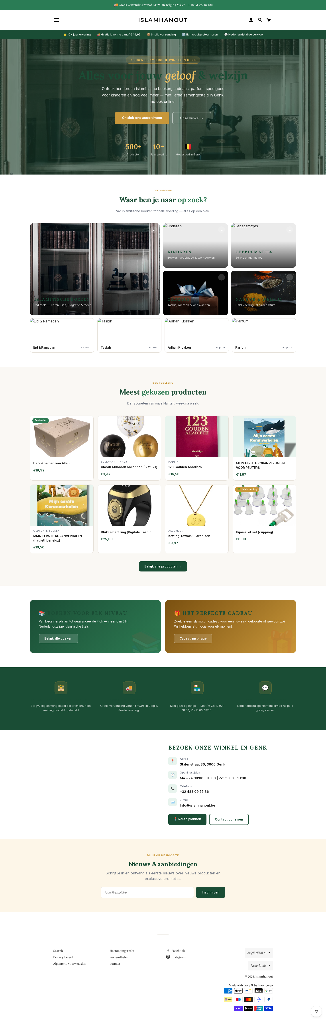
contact (115, 964)
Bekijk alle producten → (163, 566)
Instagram (178, 957)
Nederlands (258, 966)
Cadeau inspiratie (193, 638)
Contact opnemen (229, 819)
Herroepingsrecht (122, 951)
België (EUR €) (256, 953)
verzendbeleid (119, 957)
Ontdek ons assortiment (142, 118)
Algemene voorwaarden (69, 964)
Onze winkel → (192, 118)
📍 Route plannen (187, 819)
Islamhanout (163, 20)
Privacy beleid (63, 957)
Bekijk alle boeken (58, 638)
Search (58, 951)
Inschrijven (210, 892)
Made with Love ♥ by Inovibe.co (251, 985)
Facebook (178, 951)
